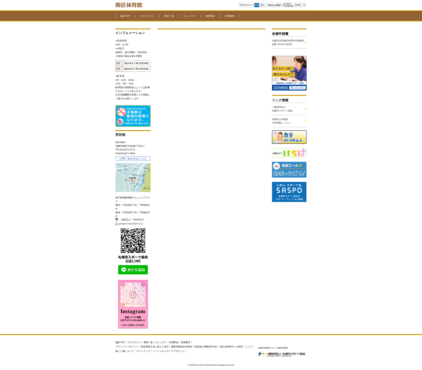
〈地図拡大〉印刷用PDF (131, 219)
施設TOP (125, 16)
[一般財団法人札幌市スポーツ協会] (282, 354)
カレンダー (190, 16)
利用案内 (229, 16)
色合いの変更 (275, 5)
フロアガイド (147, 16)
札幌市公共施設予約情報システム (281, 121)
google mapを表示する (131, 223)
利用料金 (210, 16)
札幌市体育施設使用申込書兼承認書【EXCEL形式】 (288, 42)
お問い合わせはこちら (133, 158)
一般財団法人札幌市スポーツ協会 (282, 109)
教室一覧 (169, 16)
